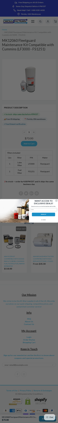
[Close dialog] (56, 201)
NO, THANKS (43, 219)
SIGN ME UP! (43, 214)
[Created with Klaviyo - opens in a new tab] (29, 223)
